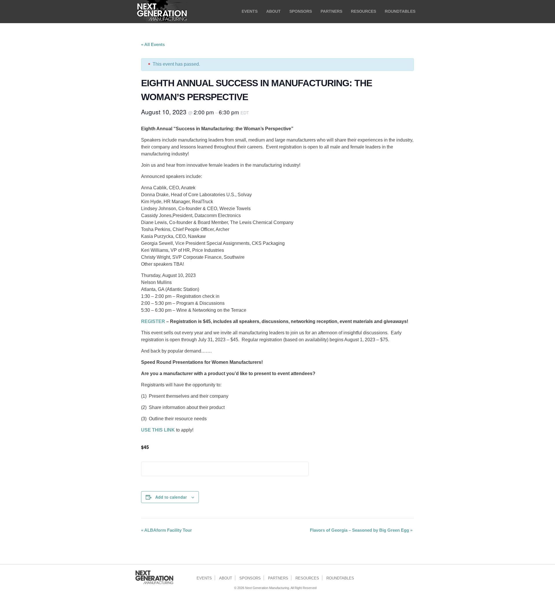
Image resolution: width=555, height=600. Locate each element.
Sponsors (250, 578)
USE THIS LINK (158, 429)
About (225, 578)
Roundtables (340, 578)
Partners (278, 578)
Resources (307, 578)
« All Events (153, 44)
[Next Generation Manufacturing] (161, 11)
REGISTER (153, 321)
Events (204, 578)
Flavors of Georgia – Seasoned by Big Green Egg (361, 530)
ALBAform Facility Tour (166, 530)
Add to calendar (171, 497)
